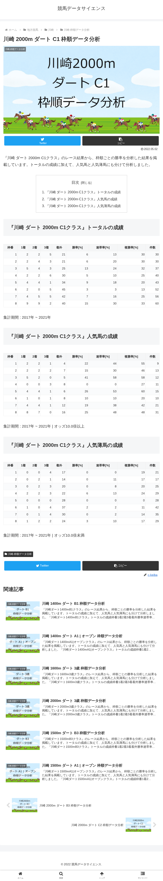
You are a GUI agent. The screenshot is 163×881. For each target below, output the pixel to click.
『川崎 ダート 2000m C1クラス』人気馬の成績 (81, 199)
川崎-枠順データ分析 (20, 554)
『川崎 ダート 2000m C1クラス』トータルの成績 (83, 192)
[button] (120, 141)
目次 (75, 182)
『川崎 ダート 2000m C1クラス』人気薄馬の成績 (83, 206)
